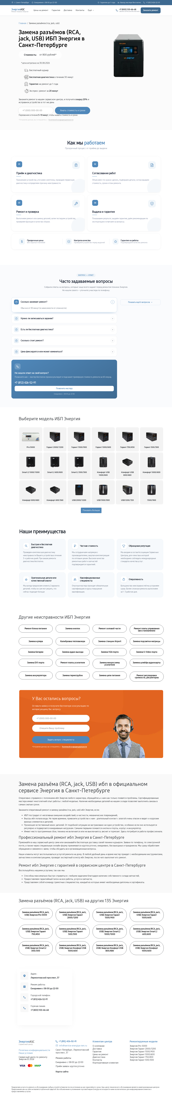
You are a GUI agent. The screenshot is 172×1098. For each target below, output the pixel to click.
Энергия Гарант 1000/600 (142, 1054)
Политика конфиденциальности (34, 1050)
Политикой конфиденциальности (60, 120)
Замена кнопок (72, 628)
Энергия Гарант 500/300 (142, 1060)
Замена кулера (36, 641)
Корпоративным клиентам (105, 1062)
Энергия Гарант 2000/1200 (143, 1048)
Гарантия (56, 10)
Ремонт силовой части (110, 628)
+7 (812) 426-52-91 (153, 3)
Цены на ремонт (40, 10)
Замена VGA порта (110, 652)
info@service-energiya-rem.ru (73, 1045)
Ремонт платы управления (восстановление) (147, 629)
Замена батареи (35, 652)
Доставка (68, 10)
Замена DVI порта (35, 662)
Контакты (80, 10)
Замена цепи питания (109, 675)
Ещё (90, 10)
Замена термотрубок (72, 675)
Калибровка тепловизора (72, 641)
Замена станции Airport (109, 641)
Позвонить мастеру (64, 388)
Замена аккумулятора (35, 675)
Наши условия (26, 1053)
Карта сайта (62, 1071)
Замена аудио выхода (72, 652)
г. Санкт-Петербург (21, 3)
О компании (98, 1046)
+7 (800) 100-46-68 (40, 1010)
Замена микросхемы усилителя (110, 663)
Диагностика (99, 1057)
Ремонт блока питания (36, 628)
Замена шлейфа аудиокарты (147, 662)
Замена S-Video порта (146, 652)
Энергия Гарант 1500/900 (142, 1051)
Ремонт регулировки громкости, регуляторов (147, 676)
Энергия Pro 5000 (138, 1046)
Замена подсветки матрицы (146, 641)
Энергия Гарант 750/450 (141, 1057)
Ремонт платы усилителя (72, 662)
